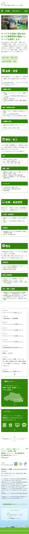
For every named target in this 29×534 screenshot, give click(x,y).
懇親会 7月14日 (7, 353)
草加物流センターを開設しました (12, 371)
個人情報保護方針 (19, 453)
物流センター (16, 449)
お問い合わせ (15, 11)
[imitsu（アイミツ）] (14, 440)
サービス (3, 451)
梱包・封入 (14, 57)
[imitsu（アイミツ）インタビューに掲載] (14, 437)
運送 (15, 61)
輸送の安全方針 (8, 298)
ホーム (3, 449)
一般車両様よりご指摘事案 (10, 318)
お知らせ (8, 449)
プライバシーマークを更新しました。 (13, 324)
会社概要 (7, 11)
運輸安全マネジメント (7, 453)
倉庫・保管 (5, 57)
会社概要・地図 (12, 451)
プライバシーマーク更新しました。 (12, 312)
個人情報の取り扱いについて (9, 455)
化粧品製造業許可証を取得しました (12, 347)
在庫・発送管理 (7, 61)
